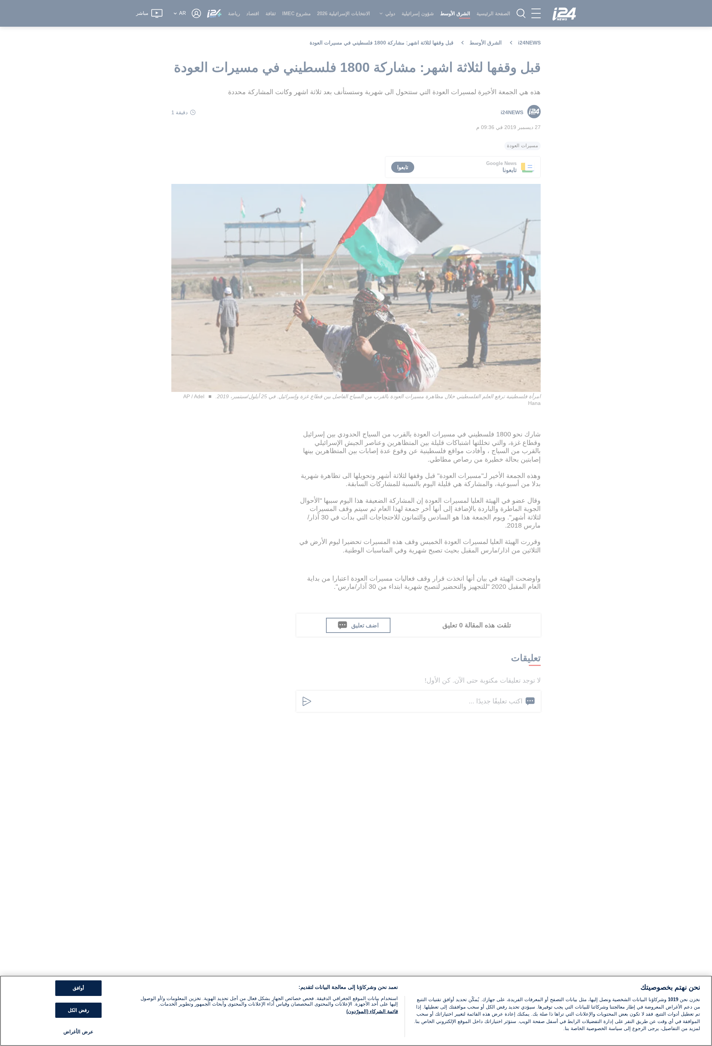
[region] (356, 1011)
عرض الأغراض (78, 1032)
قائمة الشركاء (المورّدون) (372, 1011)
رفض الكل (78, 1010)
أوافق (78, 988)
